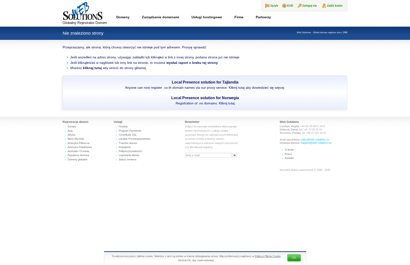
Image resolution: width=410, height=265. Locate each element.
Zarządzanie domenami (160, 17)
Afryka (71, 134)
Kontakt (289, 158)
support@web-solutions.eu (316, 142)
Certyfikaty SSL (128, 134)
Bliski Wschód (76, 138)
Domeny (123, 17)
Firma (238, 17)
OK (294, 258)
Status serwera (127, 159)
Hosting (123, 126)
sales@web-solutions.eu (315, 139)
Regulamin (125, 147)
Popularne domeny (78, 155)
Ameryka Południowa (80, 147)
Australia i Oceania (78, 151)
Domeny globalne (78, 159)
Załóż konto (334, 5)
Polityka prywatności (130, 151)
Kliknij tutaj (237, 87)
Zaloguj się (309, 5)
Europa (72, 126)
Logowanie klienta (129, 155)
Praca (288, 154)
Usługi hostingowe (206, 17)
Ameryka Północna (78, 143)
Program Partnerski (130, 130)
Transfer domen (128, 143)
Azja (70, 130)
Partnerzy (263, 17)
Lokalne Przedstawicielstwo (134, 138)
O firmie (289, 149)
